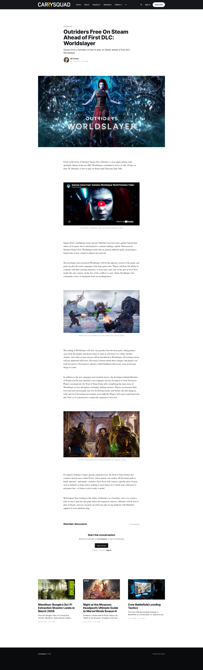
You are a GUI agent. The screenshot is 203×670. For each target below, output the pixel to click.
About (86, 5)
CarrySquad (42, 654)
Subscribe (159, 5)
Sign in (148, 5)
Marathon (108, 5)
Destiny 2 (96, 5)
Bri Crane (74, 59)
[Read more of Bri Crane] (66, 60)
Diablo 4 (118, 5)
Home (78, 5)
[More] (126, 4)
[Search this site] (141, 4)
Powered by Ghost (159, 654)
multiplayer (67, 26)
